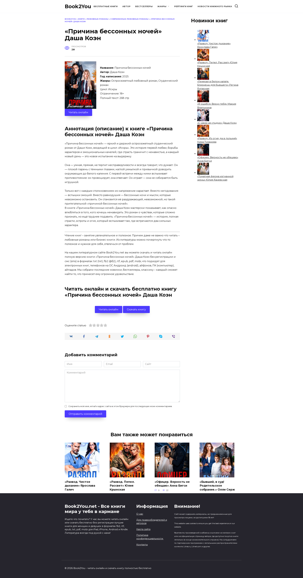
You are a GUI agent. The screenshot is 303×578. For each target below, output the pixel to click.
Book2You (78, 6)
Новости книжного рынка (215, 6)
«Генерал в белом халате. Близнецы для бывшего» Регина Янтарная (217, 85)
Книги (81, 19)
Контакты (142, 544)
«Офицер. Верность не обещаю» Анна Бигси (172, 483)
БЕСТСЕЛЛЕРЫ (144, 6)
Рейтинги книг (183, 6)
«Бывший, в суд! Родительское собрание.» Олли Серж (217, 485)
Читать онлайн (78, 112)
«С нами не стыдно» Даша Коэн (217, 122)
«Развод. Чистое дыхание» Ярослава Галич (80, 485)
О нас (139, 514)
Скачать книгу (136, 309)
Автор (126, 6)
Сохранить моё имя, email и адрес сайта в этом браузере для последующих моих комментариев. (120, 406)
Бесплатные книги (106, 6)
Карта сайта (143, 529)
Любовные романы (97, 19)
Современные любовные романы (129, 19)
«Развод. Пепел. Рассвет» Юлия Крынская (122, 485)
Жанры (161, 6)
